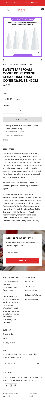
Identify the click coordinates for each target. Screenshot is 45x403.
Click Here (35, 3)
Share (5, 140)
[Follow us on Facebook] (7, 385)
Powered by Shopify (33, 395)
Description (8, 149)
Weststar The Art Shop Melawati (18, 65)
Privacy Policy (9, 343)
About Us (29, 282)
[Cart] (41, 10)
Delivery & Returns (33, 295)
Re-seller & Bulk (32, 299)
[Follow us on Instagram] (11, 385)
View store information (14, 135)
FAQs (5, 338)
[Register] (38, 363)
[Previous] (4, 60)
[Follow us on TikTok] (15, 385)
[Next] (41, 60)
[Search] (8, 10)
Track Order (8, 334)
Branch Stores (31, 290)
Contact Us (30, 286)
